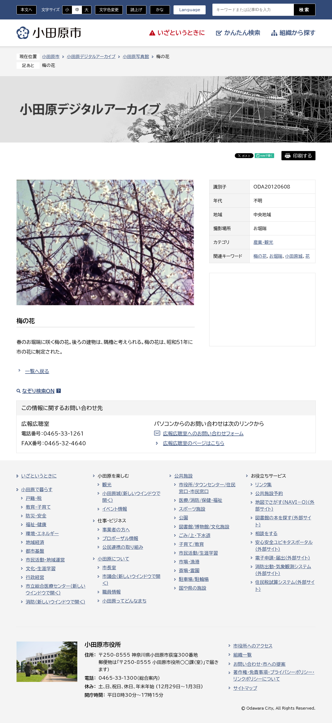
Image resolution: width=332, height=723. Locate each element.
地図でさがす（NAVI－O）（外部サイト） (285, 505)
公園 (183, 518)
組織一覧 (242, 655)
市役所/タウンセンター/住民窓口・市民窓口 (207, 488)
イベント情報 (114, 509)
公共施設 (183, 476)
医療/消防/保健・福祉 (200, 500)
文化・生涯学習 (41, 568)
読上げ (136, 10)
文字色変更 (109, 10)
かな (157, 10)
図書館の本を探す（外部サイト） (283, 521)
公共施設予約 (269, 493)
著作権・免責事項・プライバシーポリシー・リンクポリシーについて (274, 675)
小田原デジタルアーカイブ (91, 56)
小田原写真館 (136, 56)
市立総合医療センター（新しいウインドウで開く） (56, 589)
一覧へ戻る (37, 371)
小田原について (113, 559)
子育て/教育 (191, 544)
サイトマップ (245, 688)
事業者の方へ (116, 529)
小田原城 (294, 256)
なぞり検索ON (38, 390)
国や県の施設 (192, 588)
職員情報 (111, 592)
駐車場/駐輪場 (194, 579)
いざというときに (39, 476)
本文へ (26, 10)
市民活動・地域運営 (45, 560)
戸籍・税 (34, 498)
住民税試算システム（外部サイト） (285, 585)
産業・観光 (263, 242)
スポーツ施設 (192, 509)
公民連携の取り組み (122, 547)
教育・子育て (38, 507)
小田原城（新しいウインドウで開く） (131, 496)
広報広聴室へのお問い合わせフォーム (203, 433)
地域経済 (35, 542)
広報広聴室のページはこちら (193, 443)
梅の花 (260, 256)
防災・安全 (36, 516)
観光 (107, 484)
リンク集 (263, 484)
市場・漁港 (189, 562)
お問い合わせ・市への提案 (259, 664)
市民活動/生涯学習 (198, 553)
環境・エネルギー (42, 533)
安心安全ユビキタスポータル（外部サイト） (284, 545)
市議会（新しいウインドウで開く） (131, 579)
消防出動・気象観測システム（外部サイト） (283, 570)
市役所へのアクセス (252, 646)
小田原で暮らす (36, 489)
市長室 (109, 567)
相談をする (266, 533)
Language (189, 10)
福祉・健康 (36, 524)
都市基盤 (35, 551)
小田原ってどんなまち (124, 601)
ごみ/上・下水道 (194, 535)
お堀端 (275, 256)
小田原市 (49, 33)
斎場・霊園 (189, 570)
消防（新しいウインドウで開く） (55, 602)
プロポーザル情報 (120, 538)
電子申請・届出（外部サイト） (282, 558)
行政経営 (35, 577)
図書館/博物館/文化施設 (204, 527)
